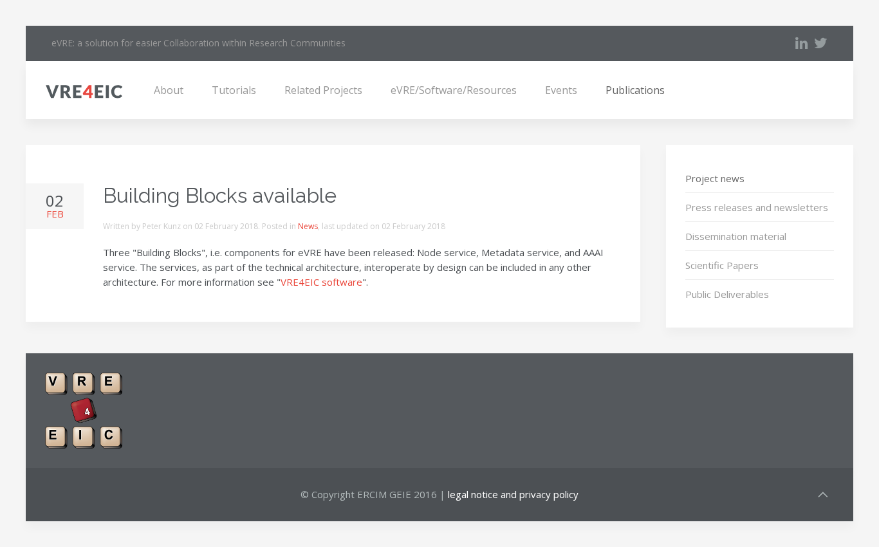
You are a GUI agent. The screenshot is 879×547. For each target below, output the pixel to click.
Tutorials (234, 90)
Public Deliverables (727, 294)
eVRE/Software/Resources (454, 90)
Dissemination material (735, 236)
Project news (715, 178)
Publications (635, 90)
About (168, 90)
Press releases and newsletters (756, 207)
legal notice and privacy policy (513, 494)
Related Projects (323, 90)
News (308, 226)
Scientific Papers (722, 265)
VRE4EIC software (321, 281)
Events (561, 90)
